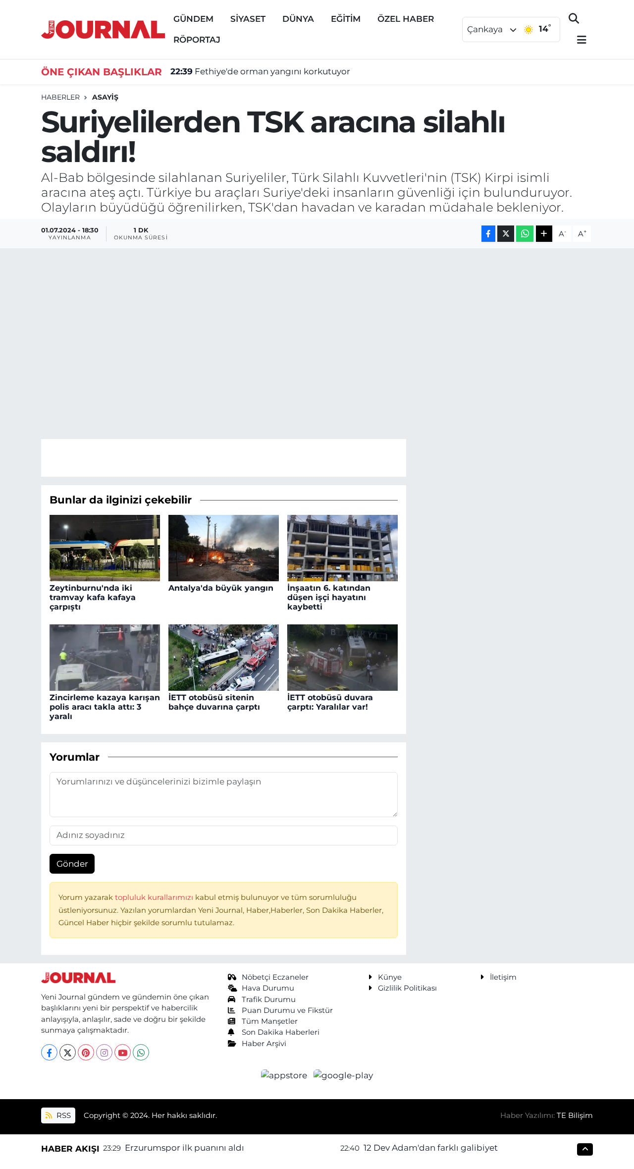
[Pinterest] (86, 1052)
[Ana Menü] (577, 40)
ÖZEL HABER (405, 19)
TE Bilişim (575, 1115)
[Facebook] (49, 1052)
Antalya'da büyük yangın (220, 588)
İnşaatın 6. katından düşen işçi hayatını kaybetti (328, 597)
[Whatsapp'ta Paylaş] (524, 233)
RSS (62, 1115)
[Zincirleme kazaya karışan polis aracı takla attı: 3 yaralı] (105, 657)
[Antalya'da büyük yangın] (223, 547)
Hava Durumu (268, 988)
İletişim (503, 977)
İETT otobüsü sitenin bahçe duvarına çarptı (214, 702)
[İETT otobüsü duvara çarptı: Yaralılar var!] (342, 657)
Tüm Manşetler (270, 1021)
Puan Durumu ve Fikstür (287, 1010)
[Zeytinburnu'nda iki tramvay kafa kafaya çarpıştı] (105, 547)
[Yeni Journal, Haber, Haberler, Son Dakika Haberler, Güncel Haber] (103, 28)
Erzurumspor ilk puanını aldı (184, 1148)
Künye (390, 977)
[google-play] (343, 1075)
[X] (67, 1052)
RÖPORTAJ (196, 40)
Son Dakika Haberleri (280, 1032)
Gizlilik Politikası (407, 988)
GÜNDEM (193, 19)
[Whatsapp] (141, 1052)
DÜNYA (298, 19)
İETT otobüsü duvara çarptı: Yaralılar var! (330, 702)
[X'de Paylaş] (505, 233)
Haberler (60, 97)
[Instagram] (104, 1052)
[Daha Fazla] (544, 233)
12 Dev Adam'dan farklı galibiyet (431, 1148)
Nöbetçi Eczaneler (275, 977)
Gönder (72, 864)
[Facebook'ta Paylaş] (488, 233)
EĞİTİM (346, 19)
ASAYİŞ (105, 97)
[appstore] (285, 1075)
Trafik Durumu (269, 999)
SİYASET (247, 19)
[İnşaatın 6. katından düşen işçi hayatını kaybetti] (342, 547)
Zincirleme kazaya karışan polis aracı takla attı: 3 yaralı (105, 707)
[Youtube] (122, 1052)
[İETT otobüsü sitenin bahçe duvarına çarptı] (223, 657)
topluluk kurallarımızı (155, 897)
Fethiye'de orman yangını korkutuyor (260, 71)
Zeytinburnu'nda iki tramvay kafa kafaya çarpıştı (93, 597)
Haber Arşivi (264, 1043)
